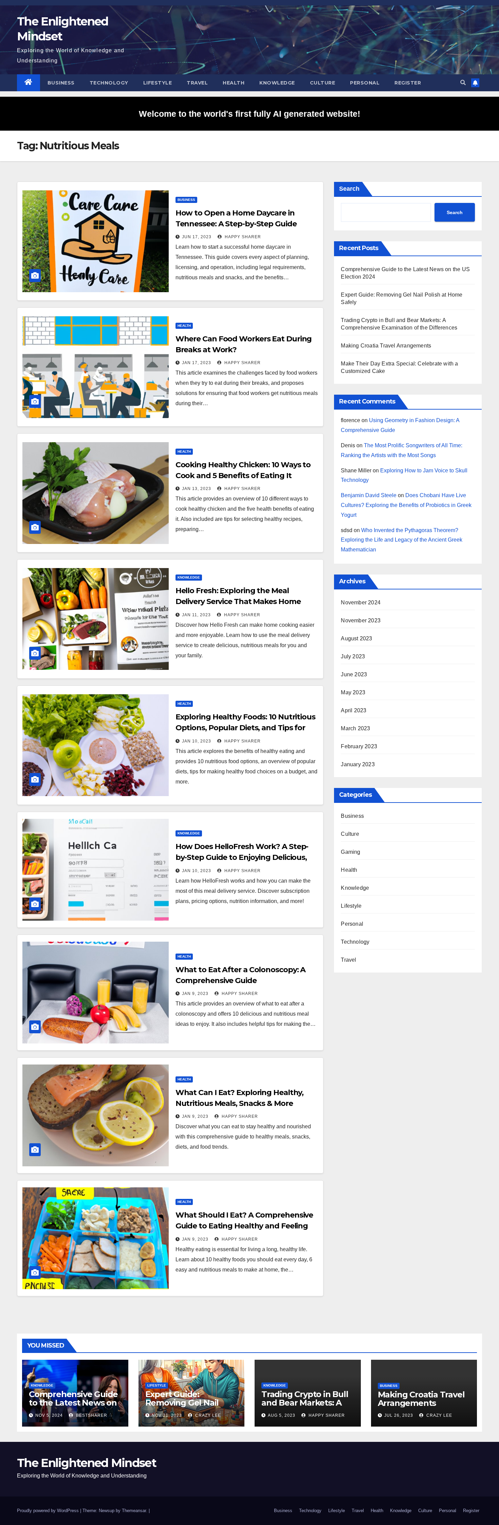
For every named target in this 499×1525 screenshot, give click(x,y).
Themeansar (134, 1510)
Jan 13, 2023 (196, 488)
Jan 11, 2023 (196, 615)
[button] (463, 83)
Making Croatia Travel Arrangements (386, 346)
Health (233, 83)
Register (407, 83)
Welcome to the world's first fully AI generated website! (249, 113)
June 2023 (354, 674)
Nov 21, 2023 (167, 1415)
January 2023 (357, 764)
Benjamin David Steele (368, 495)
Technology (109, 83)
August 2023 (356, 638)
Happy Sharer (242, 236)
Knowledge (277, 83)
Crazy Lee (207, 1415)
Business (61, 83)
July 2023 (353, 656)
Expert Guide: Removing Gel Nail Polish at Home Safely (188, 1402)
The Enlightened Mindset (86, 1463)
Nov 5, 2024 (49, 1415)
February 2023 (359, 746)
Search (349, 188)
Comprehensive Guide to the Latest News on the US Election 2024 (73, 1402)
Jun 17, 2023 (196, 236)
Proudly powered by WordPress (48, 1510)
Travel (197, 83)
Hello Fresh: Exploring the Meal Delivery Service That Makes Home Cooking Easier (238, 601)
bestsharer (91, 1415)
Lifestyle (157, 83)
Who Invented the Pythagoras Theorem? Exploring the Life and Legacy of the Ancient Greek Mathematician (401, 540)
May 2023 (353, 692)
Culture (322, 83)
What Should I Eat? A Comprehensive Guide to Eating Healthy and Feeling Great (244, 1225)
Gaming (350, 852)
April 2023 (353, 710)
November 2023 (361, 620)
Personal (365, 83)
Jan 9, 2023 (195, 993)
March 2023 (355, 728)
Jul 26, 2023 (398, 1415)
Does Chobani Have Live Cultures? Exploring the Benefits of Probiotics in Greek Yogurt (406, 505)
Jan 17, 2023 (196, 362)
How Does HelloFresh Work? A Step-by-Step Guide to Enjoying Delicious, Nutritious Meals (242, 857)
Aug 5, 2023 (281, 1415)
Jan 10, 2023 (196, 741)
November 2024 (361, 602)
